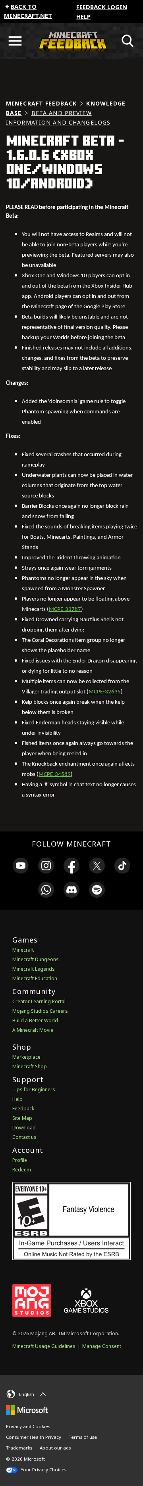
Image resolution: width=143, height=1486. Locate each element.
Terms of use (83, 1437)
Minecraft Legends (33, 969)
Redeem (21, 1169)
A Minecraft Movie (32, 1030)
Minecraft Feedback (41, 103)
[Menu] (15, 41)
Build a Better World (35, 1020)
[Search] (128, 41)
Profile (19, 1160)
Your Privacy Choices (42, 1470)
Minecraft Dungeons (35, 959)
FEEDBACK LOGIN (101, 7)
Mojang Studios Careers (40, 1011)
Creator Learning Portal (39, 1001)
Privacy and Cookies (28, 1426)
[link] (21, 867)
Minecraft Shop (29, 1066)
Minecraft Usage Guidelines (43, 1346)
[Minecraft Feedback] (71, 40)
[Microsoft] (27, 1409)
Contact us (24, 1137)
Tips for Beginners (33, 1089)
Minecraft (23, 950)
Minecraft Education (34, 978)
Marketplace (26, 1057)
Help (83, 16)
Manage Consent (101, 1346)
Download (24, 1127)
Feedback (23, 1108)
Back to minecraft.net (28, 10)
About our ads (55, 1448)
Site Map (22, 1118)
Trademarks (19, 1448)
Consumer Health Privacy (33, 1437)
